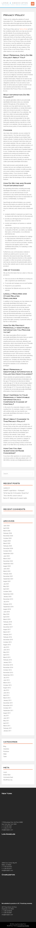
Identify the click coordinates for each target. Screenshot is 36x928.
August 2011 (7, 713)
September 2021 (8, 579)
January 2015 (7, 662)
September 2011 (8, 710)
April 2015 (6, 655)
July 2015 (6, 647)
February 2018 (7, 622)
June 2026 (6, 525)
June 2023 (6, 556)
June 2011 (6, 718)
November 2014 (8, 667)
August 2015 (7, 644)
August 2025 (7, 541)
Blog (4, 746)
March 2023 (6, 558)
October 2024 (7, 551)
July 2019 (6, 601)
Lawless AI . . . (7, 488)
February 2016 (7, 637)
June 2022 (6, 569)
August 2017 (7, 629)
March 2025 (6, 543)
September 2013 (8, 675)
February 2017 (7, 634)
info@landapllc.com (7, 830)
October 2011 (7, 708)
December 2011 (8, 703)
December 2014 (8, 665)
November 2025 (8, 536)
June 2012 (6, 693)
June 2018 (6, 612)
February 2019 (7, 604)
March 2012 (6, 698)
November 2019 (8, 599)
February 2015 (7, 660)
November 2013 (8, 672)
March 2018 (6, 619)
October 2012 (7, 685)
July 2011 (6, 715)
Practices (6, 751)
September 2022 (8, 563)
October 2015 (7, 642)
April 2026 (6, 528)
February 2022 (7, 574)
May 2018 (6, 614)
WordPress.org (7, 780)
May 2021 (6, 586)
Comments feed (8, 777)
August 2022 (7, 566)
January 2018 (7, 624)
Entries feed (6, 775)
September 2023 (8, 553)
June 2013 (6, 680)
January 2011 (7, 731)
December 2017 (8, 627)
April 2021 (6, 589)
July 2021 (6, 584)
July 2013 (6, 677)
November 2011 (8, 705)
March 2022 (6, 571)
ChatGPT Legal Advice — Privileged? (13, 490)
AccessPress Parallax (23, 925)
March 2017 (6, 632)
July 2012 (6, 690)
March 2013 (6, 682)
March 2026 (6, 531)
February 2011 (7, 728)
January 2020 (7, 596)
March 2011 (6, 726)
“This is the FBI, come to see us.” (12, 495)
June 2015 (6, 650)
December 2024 (8, 548)
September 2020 (8, 594)
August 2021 (7, 581)
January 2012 (7, 700)
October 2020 (7, 591)
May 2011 (6, 720)
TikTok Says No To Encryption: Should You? (16, 493)
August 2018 (7, 609)
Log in (5, 772)
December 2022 (8, 561)
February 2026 (7, 533)
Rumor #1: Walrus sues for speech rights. (15, 498)
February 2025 (7, 546)
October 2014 (7, 670)
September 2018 (8, 606)
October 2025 (7, 538)
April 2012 (6, 695)
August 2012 (7, 688)
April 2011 (6, 723)
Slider (5, 754)
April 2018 (6, 617)
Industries (6, 749)
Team (5, 756)
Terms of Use (23, 29)
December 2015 (8, 639)
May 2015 (6, 652)
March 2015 (6, 657)
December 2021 (8, 576)
